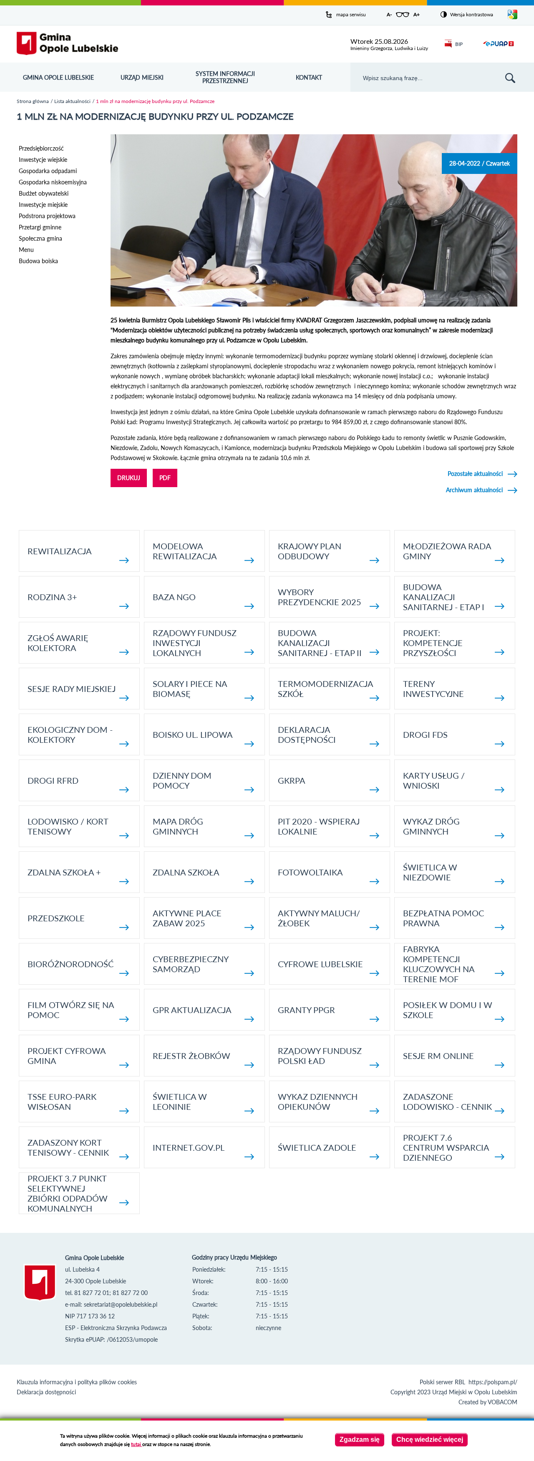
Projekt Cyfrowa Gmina (67, 1056)
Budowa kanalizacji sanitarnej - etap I (443, 597)
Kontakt (309, 77)
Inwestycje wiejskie (43, 159)
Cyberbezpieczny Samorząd (190, 964)
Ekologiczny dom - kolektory (70, 734)
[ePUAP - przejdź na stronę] (498, 48)
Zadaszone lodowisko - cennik (447, 1101)
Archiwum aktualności (474, 489)
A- (389, 14)
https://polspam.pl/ (493, 1382)
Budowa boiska (38, 260)
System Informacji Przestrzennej (225, 77)
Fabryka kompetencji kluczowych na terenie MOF (438, 964)
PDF (165, 477)
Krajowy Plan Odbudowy (309, 551)
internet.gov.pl (188, 1147)
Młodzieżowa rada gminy (447, 551)
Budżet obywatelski (43, 193)
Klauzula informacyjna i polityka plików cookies (77, 1382)
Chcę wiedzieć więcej (429, 1439)
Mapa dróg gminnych (178, 826)
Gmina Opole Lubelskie (58, 77)
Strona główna (33, 101)
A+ (416, 14)
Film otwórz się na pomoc (71, 1010)
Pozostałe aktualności (475, 473)
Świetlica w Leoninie (180, 1101)
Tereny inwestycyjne (433, 689)
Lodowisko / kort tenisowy (68, 826)
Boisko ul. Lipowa (193, 734)
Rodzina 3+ (52, 597)
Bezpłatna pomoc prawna (443, 918)
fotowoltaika (310, 872)
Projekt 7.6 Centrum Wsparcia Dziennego (446, 1147)
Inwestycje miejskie (43, 204)
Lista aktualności (72, 101)
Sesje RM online (438, 1056)
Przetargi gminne (40, 227)
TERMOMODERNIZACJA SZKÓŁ (325, 689)
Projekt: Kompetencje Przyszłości (433, 643)
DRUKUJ (128, 477)
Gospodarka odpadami (48, 170)
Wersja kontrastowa (471, 14)
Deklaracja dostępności (307, 734)
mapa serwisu (351, 14)
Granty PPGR (306, 1010)
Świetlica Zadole (317, 1147)
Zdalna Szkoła (186, 872)
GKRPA (291, 780)
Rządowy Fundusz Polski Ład (320, 1056)
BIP (459, 44)
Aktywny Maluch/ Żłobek (319, 918)
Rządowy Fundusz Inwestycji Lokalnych (195, 643)
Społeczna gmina (40, 238)
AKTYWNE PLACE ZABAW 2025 (187, 918)
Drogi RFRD (53, 780)
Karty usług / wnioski (434, 780)
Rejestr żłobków (191, 1056)
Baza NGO (174, 597)
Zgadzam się (360, 1439)
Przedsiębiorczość (41, 148)
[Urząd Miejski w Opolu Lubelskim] (67, 44)
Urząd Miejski (142, 77)
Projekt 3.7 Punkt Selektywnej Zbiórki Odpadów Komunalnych (68, 1193)
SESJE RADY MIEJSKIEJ (72, 689)
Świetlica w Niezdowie (430, 872)
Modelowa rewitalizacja (185, 551)
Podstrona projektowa (47, 215)
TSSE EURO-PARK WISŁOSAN (62, 1101)
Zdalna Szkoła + (64, 872)
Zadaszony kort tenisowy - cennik (68, 1147)
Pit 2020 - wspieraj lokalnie (319, 826)
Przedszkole (56, 918)
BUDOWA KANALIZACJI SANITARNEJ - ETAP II (320, 643)
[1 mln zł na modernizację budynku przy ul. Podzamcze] (314, 304)
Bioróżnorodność (70, 964)
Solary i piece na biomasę (190, 689)
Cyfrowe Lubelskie (320, 964)
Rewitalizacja (60, 551)
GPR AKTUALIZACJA (192, 1010)
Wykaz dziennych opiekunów (318, 1101)
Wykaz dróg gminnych (431, 826)
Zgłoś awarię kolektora (58, 643)
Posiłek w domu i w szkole (447, 1010)
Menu (26, 249)
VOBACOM (502, 1402)
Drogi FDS (425, 734)
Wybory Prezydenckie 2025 (319, 597)
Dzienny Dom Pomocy (182, 780)
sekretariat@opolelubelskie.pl (120, 1304)
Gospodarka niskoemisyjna (53, 182)
